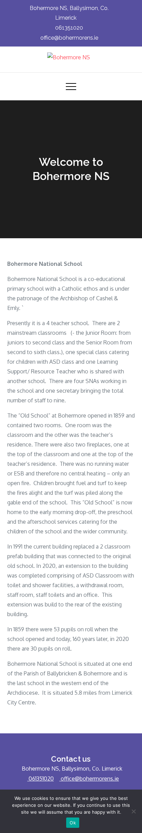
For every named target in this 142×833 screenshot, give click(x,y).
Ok (73, 822)
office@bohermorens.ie (69, 37)
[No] (133, 811)
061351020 (69, 27)
